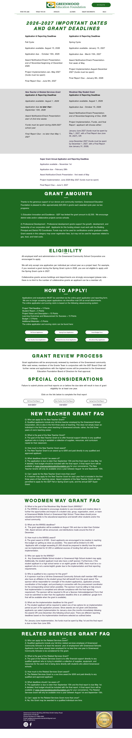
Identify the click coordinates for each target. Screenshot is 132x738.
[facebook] (30, 724)
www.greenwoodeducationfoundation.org (52, 466)
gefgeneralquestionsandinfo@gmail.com (42, 718)
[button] (25, 12)
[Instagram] (25, 724)
